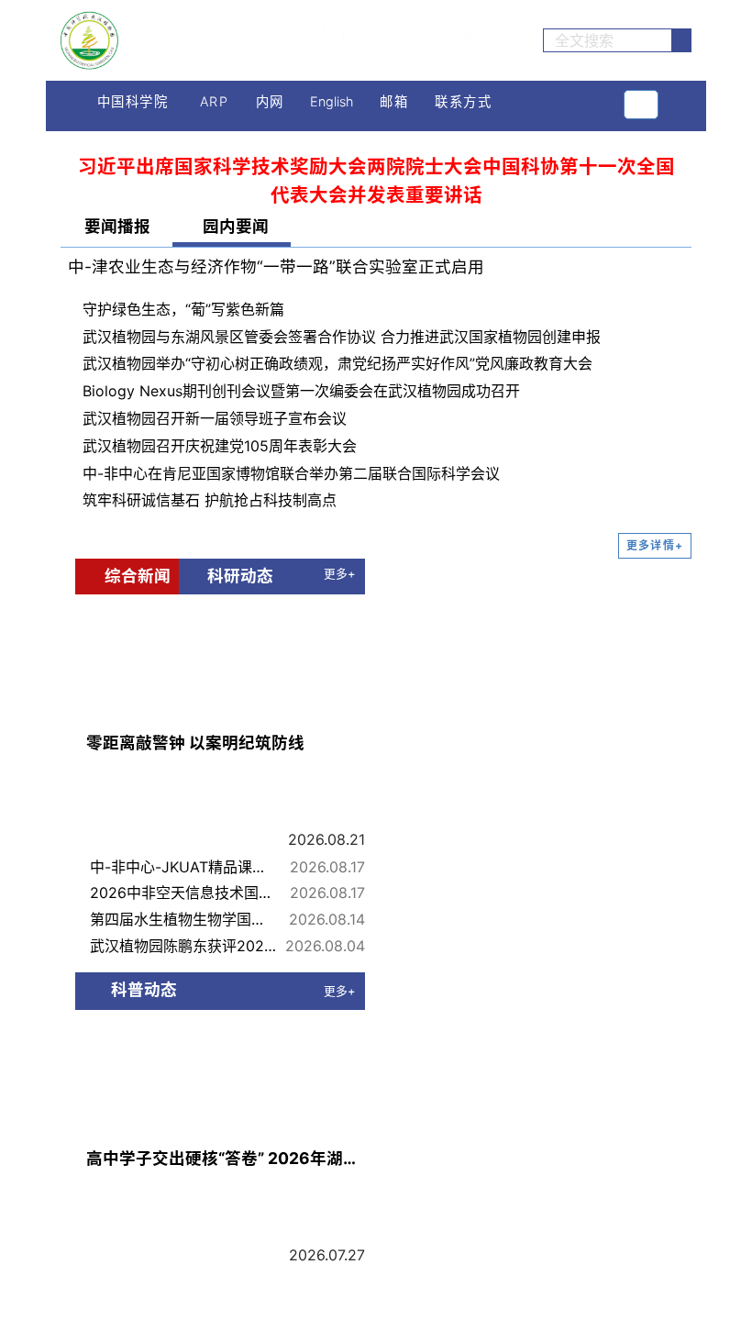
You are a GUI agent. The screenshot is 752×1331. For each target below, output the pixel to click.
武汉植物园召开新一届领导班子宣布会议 (215, 418)
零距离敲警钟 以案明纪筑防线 (195, 742)
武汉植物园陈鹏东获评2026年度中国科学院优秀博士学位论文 (183, 946)
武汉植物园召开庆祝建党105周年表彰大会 (220, 446)
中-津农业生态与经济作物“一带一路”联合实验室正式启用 (276, 266)
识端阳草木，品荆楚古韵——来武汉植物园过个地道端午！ (183, 1308)
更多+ (339, 574)
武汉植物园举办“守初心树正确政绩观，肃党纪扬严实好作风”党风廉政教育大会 (337, 363)
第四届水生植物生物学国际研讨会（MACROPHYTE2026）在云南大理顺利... (183, 919)
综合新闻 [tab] (133, 575)
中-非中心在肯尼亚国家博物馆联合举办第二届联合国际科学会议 (291, 473)
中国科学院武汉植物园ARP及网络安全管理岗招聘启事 (563, 1128)
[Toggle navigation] (641, 104)
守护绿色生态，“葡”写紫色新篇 (183, 309)
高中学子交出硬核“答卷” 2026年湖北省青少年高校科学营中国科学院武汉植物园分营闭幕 (225, 1158)
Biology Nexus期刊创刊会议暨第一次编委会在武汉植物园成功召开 (301, 391)
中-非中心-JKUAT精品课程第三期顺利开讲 (183, 867)
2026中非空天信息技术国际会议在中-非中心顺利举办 (183, 892)
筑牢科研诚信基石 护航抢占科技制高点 (210, 500)
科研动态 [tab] (236, 575)
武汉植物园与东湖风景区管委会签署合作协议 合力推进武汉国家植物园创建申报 (342, 336)
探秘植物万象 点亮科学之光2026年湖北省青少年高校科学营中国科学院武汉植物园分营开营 (183, 1282)
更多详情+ (654, 545)
